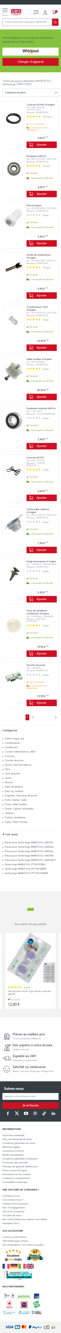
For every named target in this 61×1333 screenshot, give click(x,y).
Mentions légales (11, 1147)
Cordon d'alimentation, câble (20, 752)
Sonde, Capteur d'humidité (19, 809)
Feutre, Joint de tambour (18, 765)
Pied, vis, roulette (14, 791)
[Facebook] (8, 1115)
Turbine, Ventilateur (15, 817)
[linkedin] (53, 1115)
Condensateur (12, 743)
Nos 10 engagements (13, 1208)
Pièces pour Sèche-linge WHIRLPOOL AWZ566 (29, 851)
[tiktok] (44, 1115)
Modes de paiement (13, 1155)
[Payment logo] (30, 1327)
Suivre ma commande (13, 1135)
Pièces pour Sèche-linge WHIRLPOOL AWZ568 (29, 856)
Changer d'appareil (31, 61)
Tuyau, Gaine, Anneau (16, 822)
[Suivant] (55, 717)
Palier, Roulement (14, 787)
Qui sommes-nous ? (12, 1200)
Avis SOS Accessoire (13, 1211)
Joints (8, 778)
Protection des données (15, 1163)
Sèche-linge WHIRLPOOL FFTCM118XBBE (26, 873)
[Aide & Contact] (36, 12)
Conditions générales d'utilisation (20, 1159)
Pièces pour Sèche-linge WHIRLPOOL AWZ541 (29, 842)
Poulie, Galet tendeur (16, 804)
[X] (17, 1115)
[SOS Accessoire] (16, 12)
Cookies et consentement (16, 1178)
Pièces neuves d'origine (14, 1170)
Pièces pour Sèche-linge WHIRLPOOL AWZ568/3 (30, 860)
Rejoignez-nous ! (11, 1223)
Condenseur (11, 747)
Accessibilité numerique (14, 1182)
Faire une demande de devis (17, 1139)
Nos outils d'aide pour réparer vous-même (24, 1219)
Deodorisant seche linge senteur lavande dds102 (29, 992)
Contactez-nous (11, 1196)
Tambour (9, 813)
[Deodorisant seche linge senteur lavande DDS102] (30, 958)
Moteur (9, 782)
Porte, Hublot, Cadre (16, 800)
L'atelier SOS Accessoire (15, 1204)
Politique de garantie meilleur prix (20, 1166)
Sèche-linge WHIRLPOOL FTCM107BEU (25, 864)
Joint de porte (12, 774)
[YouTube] (26, 1115)
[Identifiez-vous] (45, 12)
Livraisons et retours (13, 1151)
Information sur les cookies (16, 1174)
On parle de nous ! (12, 1215)
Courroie (9, 756)
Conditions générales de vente (18, 1143)
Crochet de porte (14, 760)
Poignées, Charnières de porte (21, 796)
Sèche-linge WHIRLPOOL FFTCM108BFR (25, 869)
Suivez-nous (14, 1089)
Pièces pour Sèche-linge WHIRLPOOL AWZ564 (29, 847)
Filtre (7, 769)
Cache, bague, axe (14, 739)
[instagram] (35, 1115)
